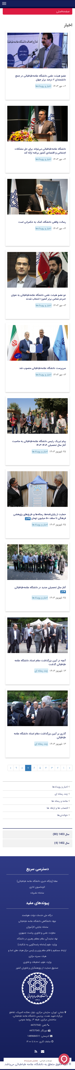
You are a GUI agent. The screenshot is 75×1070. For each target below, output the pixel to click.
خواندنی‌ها (62, 815)
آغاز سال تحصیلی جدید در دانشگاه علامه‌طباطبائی (40, 587)
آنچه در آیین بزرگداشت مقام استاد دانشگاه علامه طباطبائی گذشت (40, 662)
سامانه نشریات (37, 893)
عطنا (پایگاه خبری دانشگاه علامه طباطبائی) (37, 881)
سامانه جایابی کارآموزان (37, 927)
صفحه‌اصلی (63, 11)
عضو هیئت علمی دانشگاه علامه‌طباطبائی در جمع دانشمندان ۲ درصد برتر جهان (40, 78)
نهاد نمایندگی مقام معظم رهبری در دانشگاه (37, 939)
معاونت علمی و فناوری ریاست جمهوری (37, 933)
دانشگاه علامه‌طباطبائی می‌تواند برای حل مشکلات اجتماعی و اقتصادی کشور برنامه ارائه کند (40, 151)
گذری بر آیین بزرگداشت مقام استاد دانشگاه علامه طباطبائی (40, 735)
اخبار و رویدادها (43, 86)
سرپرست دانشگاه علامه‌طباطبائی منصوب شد (42, 368)
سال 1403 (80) (61, 834)
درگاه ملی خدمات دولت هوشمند (37, 915)
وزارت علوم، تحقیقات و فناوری (37, 962)
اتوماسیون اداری (37, 887)
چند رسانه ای (41, 671)
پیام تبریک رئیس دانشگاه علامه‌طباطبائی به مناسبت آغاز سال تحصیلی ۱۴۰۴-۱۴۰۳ (39, 443)
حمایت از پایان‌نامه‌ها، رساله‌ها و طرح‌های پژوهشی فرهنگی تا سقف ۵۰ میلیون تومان (39, 516)
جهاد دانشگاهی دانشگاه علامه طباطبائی (37, 921)
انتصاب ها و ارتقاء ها (57, 808)
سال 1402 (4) (61, 843)
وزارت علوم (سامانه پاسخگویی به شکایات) (37, 944)
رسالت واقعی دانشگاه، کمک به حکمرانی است (42, 222)
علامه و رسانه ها (60, 801)
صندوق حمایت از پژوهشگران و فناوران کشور (37, 968)
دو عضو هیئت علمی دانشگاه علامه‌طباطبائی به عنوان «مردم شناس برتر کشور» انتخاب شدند (38, 297)
